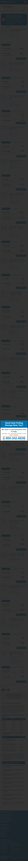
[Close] (26, 421)
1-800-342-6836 (14, 438)
